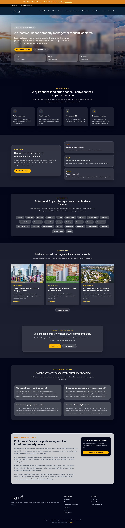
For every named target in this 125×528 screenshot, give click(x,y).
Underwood (104, 226)
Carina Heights (70, 217)
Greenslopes (37, 222)
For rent (66, 502)
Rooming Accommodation (73, 11)
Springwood (69, 226)
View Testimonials (69, 346)
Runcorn (59, 226)
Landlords (42, 11)
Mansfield (89, 222)
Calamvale (30, 217)
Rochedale (36, 226)
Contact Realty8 (55, 346)
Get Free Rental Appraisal (23, 49)
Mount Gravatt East (23, 226)
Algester (20, 217)
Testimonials (85, 11)
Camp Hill (40, 217)
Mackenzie (79, 222)
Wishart (69, 231)
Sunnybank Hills (92, 226)
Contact (66, 510)
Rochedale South (47, 226)
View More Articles (62, 310)
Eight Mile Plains (25, 222)
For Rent (60, 11)
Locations (66, 507)
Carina (60, 217)
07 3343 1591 (14, 5)
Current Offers (52, 11)
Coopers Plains (93, 217)
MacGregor (69, 222)
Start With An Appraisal (22, 170)
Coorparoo (104, 217)
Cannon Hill (50, 217)
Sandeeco (71, 522)
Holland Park (49, 222)
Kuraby (59, 222)
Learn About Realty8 (41, 49)
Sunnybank (80, 226)
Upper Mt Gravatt (58, 231)
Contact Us (111, 11)
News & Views (96, 11)
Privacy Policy (68, 512)
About (104, 11)
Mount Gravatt (101, 222)
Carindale (81, 217)
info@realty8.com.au (26, 5)
